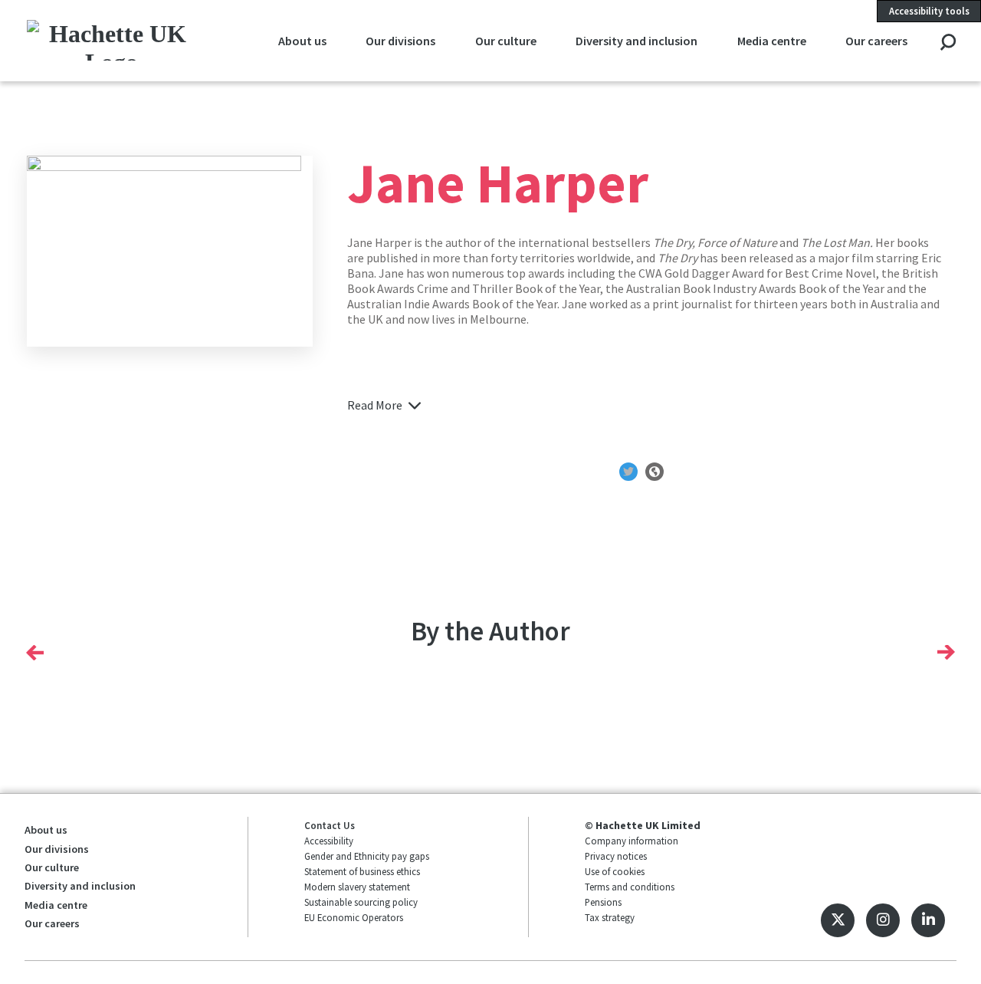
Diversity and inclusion (636, 40)
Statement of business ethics (362, 871)
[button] (34, 652)
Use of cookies (615, 871)
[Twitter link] (838, 920)
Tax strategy (610, 917)
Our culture (505, 40)
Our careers (876, 40)
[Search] (948, 43)
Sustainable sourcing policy (361, 902)
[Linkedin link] (928, 920)
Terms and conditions (629, 886)
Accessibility (328, 840)
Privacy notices (616, 856)
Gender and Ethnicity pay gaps (366, 856)
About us (302, 40)
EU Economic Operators (353, 917)
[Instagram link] (883, 920)
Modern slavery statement (357, 886)
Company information (631, 840)
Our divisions (400, 40)
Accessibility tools (929, 11)
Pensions (603, 902)
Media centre (771, 40)
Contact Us (329, 825)
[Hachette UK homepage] (111, 40)
